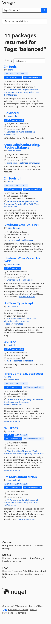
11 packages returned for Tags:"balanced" (24, 42)
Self (6, 94)
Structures (26, 451)
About (24, 606)
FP (8, 89)
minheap (25, 402)
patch (17, 240)
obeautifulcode (14, 150)
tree (34, 318)
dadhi (10, 69)
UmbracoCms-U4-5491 (21, 224)
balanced (24, 162)
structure (15, 399)
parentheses (34, 162)
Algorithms (12, 451)
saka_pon (12, 431)
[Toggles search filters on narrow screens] (44, 21)
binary (13, 318)
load (23, 240)
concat (26, 360)
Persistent (19, 92)
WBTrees (11, 427)
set (24, 321)
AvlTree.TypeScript (18, 303)
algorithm (8, 321)
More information (27, 296)
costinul (11, 345)
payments (20, 131)
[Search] (44, 10)
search (29, 318)
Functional (33, 89)
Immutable (9, 92)
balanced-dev (14, 116)
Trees (41, 453)
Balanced (11, 112)
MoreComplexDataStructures (23, 375)
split (31, 360)
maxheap (8, 404)
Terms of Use (35, 606)
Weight (35, 451)
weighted (31, 399)
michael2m (13, 306)
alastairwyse (13, 379)
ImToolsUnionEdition (20, 476)
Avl (30, 92)
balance (16, 162)
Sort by (8, 60)
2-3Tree (35, 92)
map (28, 321)
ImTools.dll (12, 178)
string (9, 162)
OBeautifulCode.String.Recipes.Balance (22, 146)
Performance (15, 89)
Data (19, 451)
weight (23, 399)
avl (8, 360)
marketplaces (10, 134)
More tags (12, 94)
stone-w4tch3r (14, 480)
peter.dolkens (14, 227)
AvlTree (10, 341)
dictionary (8, 323)
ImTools (10, 66)
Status (6, 555)
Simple (25, 89)
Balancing (21, 453)
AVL (8, 318)
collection (18, 321)
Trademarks (20, 612)
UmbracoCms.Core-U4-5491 (22, 259)
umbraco (11, 240)
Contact (7, 542)
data (9, 399)
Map (26, 92)
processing (30, 131)
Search (36, 453)
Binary (29, 453)
